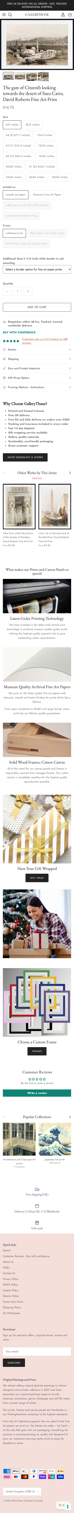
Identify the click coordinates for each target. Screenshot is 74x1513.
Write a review (37, 1093)
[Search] (12, 15)
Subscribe (14, 1363)
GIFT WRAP (37, 878)
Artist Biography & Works (25, 457)
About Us (8, 1262)
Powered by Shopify (33, 1500)
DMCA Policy (10, 1285)
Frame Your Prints (13, 1302)
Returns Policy (11, 1296)
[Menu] (4, 15)
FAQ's (6, 1268)
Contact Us (9, 1273)
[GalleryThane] (37, 14)
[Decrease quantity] (7, 291)
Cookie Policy (10, 1290)
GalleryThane (17, 1500)
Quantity (8, 284)
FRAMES (37, 1051)
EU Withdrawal (11, 1313)
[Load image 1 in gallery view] (37, 44)
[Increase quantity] (28, 291)
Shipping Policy (12, 1307)
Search (7, 1250)
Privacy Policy (10, 1279)
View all (37, 478)
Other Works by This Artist (37, 473)
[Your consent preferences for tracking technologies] (67, 1506)
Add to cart (37, 307)
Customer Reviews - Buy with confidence (26, 1256)
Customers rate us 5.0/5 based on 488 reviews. (45, 341)
